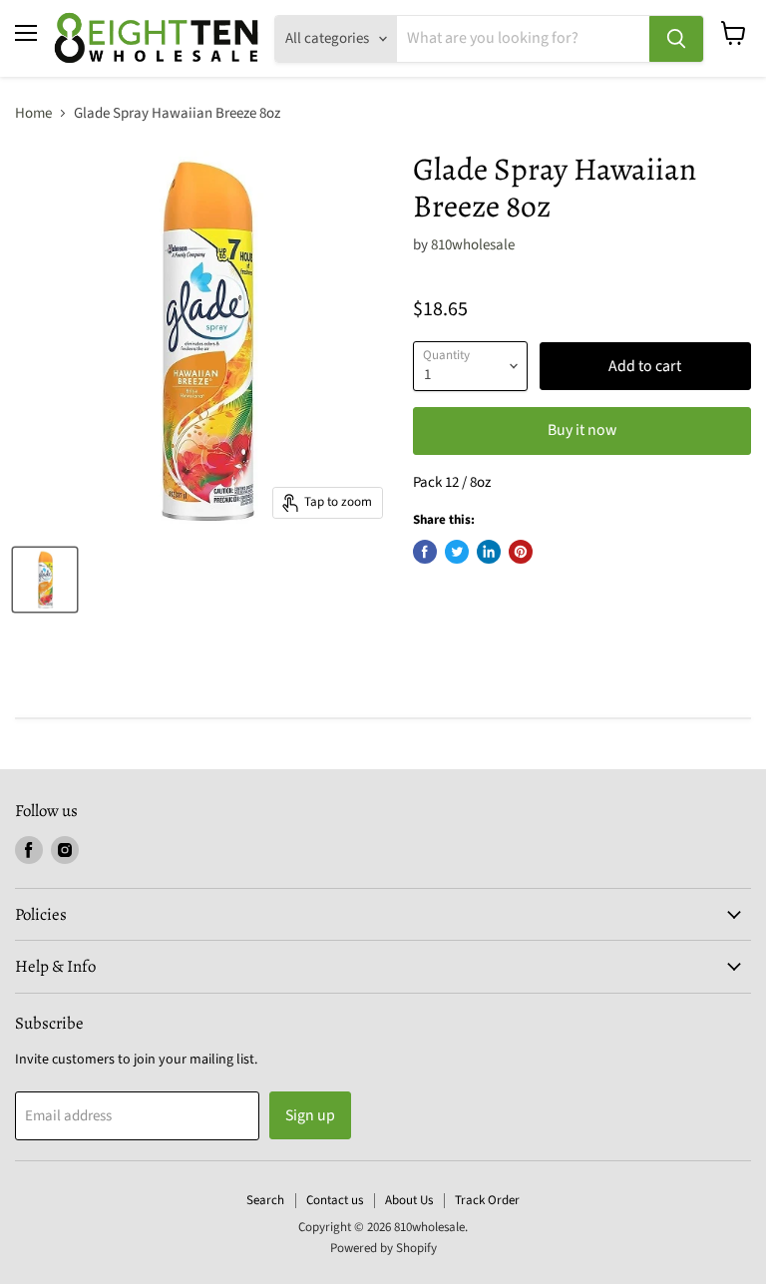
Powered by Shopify (383, 1248)
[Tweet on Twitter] (457, 552)
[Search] (676, 39)
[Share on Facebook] (425, 552)
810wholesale (473, 244)
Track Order (487, 1200)
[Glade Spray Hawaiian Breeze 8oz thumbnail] (45, 580)
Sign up (310, 1115)
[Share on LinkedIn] (489, 552)
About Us (409, 1200)
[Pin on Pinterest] (521, 552)
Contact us (334, 1200)
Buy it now (582, 430)
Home (33, 113)
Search (265, 1200)
